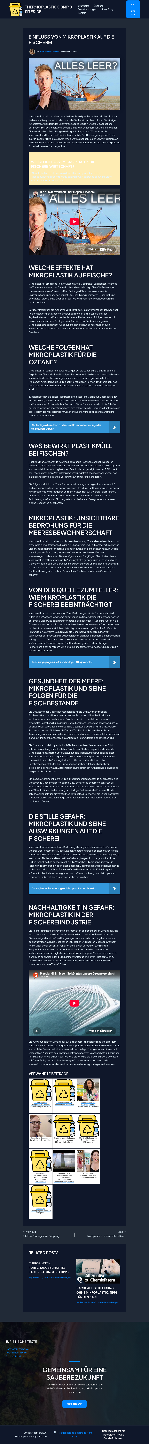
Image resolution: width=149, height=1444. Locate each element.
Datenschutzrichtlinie (17, 1349)
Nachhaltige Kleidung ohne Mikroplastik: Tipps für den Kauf (97, 1292)
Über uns (98, 5)
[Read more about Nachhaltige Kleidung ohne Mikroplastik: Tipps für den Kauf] (98, 1271)
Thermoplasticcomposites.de (48, 9)
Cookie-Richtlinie (15, 1356)
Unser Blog (107, 9)
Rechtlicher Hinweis (16, 1352)
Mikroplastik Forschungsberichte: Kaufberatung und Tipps (49, 1267)
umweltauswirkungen (60, 1277)
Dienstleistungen (87, 9)
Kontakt (82, 12)
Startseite (83, 5)
